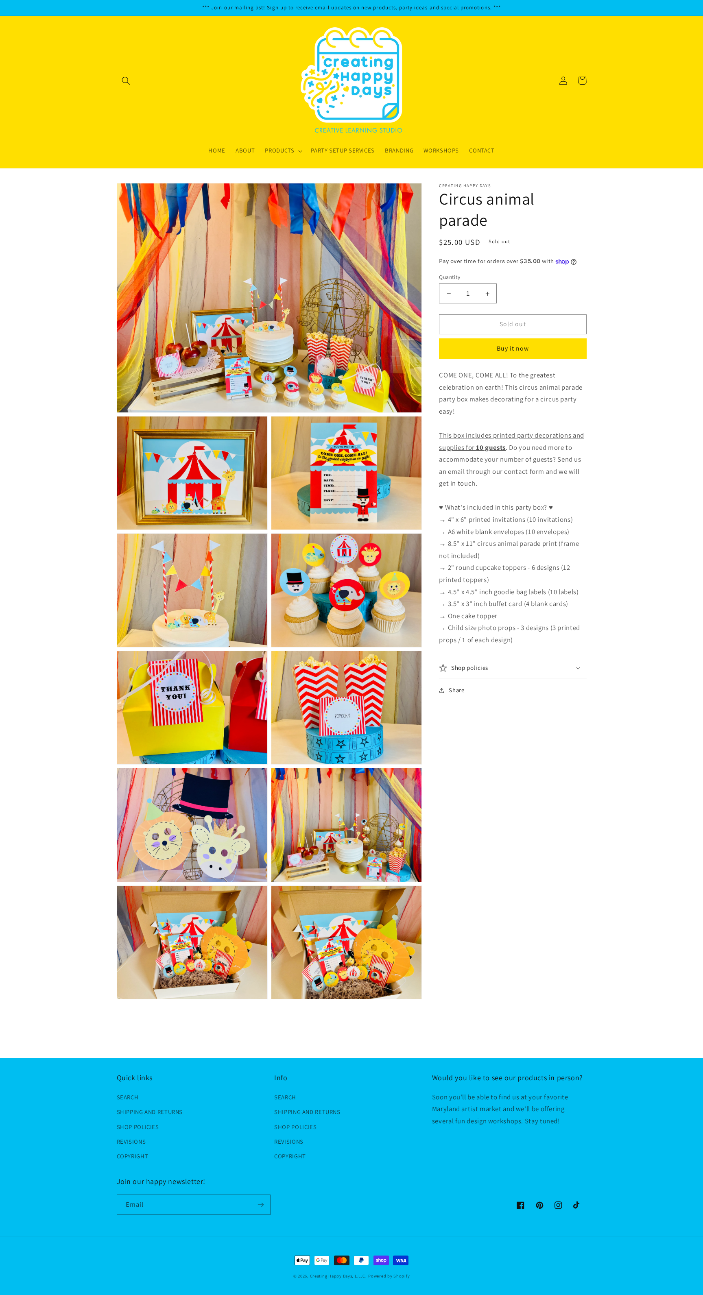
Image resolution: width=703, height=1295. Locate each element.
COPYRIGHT (132, 1156)
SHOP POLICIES (138, 1127)
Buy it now (513, 348)
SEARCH (128, 1097)
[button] (126, 80)
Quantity (449, 277)
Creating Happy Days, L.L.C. (338, 1276)
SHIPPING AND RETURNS (150, 1112)
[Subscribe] (260, 1204)
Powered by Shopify (389, 1276)
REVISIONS (131, 1141)
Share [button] (456, 690)
